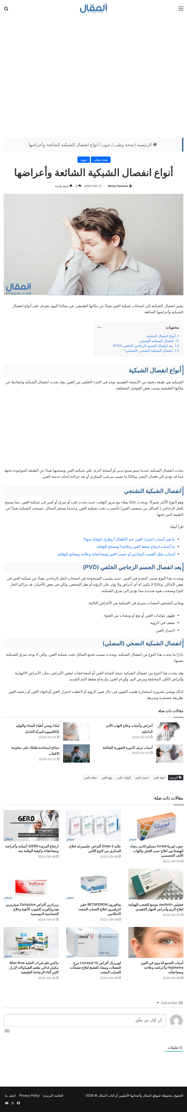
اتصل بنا (10, 1095)
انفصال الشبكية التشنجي (156, 341)
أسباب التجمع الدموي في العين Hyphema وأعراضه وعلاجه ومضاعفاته (162, 967)
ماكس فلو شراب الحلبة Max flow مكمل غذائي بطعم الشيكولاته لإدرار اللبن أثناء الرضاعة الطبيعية (34, 967)
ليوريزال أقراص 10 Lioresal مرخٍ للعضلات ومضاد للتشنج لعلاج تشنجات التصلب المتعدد (95, 967)
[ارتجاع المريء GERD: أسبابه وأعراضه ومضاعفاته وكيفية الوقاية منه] (31, 825)
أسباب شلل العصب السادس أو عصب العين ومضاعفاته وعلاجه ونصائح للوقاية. (116, 554)
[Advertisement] (93, 76)
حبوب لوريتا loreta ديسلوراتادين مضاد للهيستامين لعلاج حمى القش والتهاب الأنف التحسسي (156, 850)
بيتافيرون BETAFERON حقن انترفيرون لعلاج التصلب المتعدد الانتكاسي (99, 909)
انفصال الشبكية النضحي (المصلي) (149, 351)
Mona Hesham (118, 186)
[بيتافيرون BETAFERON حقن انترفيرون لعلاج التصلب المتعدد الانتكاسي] (93, 884)
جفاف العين (90, 777)
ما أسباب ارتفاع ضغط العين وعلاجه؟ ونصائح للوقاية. (135, 546)
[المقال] (93, 8)
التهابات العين (124, 777)
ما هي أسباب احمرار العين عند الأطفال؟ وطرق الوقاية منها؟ (129, 539)
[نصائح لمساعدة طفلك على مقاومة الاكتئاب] (76, 753)
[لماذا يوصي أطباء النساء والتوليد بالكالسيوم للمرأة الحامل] (76, 731)
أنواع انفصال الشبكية (161, 336)
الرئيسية (145, 144)
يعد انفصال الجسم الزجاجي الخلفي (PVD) (143, 346)
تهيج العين (107, 777)
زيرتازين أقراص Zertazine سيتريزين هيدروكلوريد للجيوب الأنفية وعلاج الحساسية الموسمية (32, 909)
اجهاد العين (159, 777)
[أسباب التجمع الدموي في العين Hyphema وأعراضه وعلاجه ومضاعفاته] (155, 942)
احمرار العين (142, 777)
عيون (106, 144)
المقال (147, 1095)
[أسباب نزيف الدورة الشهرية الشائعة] (169, 753)
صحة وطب (124, 144)
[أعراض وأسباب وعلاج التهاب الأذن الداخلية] (169, 731)
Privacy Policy (29, 1095)
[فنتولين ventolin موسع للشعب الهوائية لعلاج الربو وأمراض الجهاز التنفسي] (155, 884)
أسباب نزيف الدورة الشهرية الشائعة (128, 747)
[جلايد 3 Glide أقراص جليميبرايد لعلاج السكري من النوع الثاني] (93, 825)
